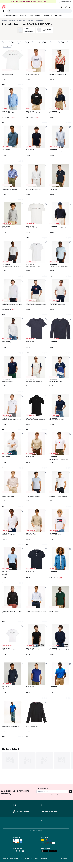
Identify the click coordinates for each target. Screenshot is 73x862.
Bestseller (38, 15)
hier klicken (55, 796)
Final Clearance (47, 15)
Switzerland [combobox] (65, 858)
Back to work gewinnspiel (11, 15)
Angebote (23, 15)
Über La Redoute (45, 821)
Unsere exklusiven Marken (19, 824)
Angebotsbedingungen (14, 858)
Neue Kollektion (59, 15)
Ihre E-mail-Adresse (42, 788)
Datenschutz (26, 858)
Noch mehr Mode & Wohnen (47, 824)
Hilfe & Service (16, 821)
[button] (69, 6)
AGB (21, 858)
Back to (31, 15)
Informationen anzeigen (36, 830)
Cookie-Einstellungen (35, 858)
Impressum (5, 858)
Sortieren (5, 42)
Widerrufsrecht (44, 858)
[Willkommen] (61, 6)
